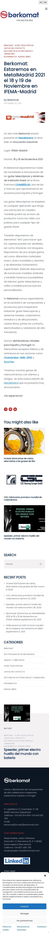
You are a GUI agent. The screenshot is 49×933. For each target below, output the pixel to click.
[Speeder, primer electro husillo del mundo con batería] (24, 518)
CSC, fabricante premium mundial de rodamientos (23, 498)
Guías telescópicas (24, 45)
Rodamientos (10, 56)
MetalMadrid (26, 137)
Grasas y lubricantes (14, 660)
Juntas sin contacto (14, 48)
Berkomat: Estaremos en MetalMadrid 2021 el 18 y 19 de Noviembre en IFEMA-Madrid (25, 616)
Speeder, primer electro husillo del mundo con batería (21, 537)
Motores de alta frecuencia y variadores (18, 52)
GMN (22, 357)
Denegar (24, 913)
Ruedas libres (24, 56)
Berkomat (8, 45)
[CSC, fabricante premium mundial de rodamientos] (24, 479)
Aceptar (24, 906)
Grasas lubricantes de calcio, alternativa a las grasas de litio (19, 460)
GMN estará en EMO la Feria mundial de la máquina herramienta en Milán (24, 627)
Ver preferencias (24, 920)
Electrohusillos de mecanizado (19, 654)
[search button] (40, 564)
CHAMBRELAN (22, 184)
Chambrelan (11, 357)
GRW (29, 357)
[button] (45, 875)
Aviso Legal (9, 870)
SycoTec (9, 361)
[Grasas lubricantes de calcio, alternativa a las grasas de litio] (24, 441)
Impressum (41, 926)
